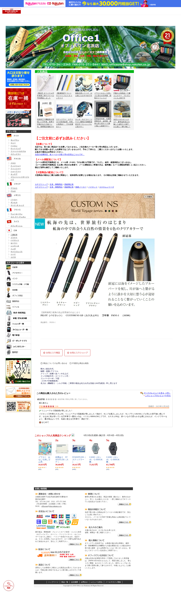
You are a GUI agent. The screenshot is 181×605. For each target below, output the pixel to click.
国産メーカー (80, 187)
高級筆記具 (69, 184)
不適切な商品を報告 (80, 363)
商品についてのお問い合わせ (55, 363)
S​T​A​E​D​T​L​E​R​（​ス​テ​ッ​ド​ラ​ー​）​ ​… (79, 459)
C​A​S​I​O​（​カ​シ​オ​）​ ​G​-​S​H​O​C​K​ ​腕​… (96, 459)
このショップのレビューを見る (158, 396)
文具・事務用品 (56, 184)
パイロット (92, 187)
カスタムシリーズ (106, 187)
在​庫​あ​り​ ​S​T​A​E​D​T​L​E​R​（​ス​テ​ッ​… (61, 459)
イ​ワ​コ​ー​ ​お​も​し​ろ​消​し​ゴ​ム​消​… (44, 459)
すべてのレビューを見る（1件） (157, 393)
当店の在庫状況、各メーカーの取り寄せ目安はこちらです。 (60, 154)
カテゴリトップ (41, 184)
